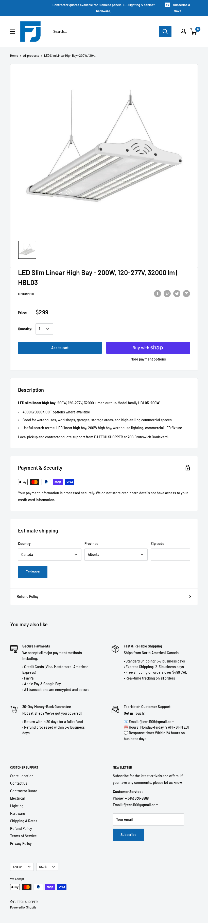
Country (24, 543)
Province (91, 543)
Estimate (33, 572)
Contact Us (18, 783)
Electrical (17, 798)
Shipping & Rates (23, 821)
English (17, 866)
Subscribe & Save (181, 8)
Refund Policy (28, 596)
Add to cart (59, 347)
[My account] (183, 31)
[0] (193, 31)
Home (14, 55)
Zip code (157, 543)
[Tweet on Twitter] (176, 293)
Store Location (21, 776)
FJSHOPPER (26, 294)
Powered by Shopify (23, 907)
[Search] (165, 31)
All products (31, 55)
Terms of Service (23, 836)
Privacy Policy (21, 843)
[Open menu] (12, 32)
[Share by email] (186, 293)
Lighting (17, 806)
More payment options (148, 359)
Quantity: (25, 329)
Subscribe (128, 834)
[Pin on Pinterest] (167, 293)
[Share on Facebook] (157, 293)
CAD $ (43, 866)
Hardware (17, 813)
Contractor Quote (23, 791)
